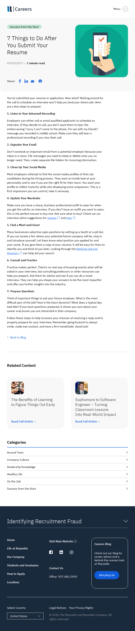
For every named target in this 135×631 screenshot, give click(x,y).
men (69, 218)
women (52, 218)
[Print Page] (40, 81)
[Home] (20, 9)
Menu (116, 9)
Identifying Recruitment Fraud (44, 521)
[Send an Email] (32, 81)
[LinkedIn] (26, 81)
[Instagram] (71, 553)
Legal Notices (57, 607)
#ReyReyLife (107, 575)
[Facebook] (20, 81)
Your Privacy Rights (81, 607)
